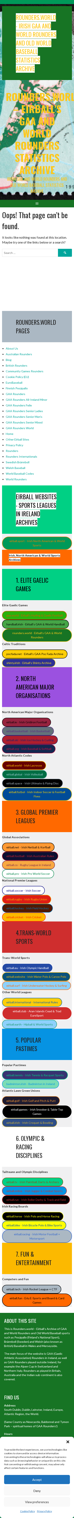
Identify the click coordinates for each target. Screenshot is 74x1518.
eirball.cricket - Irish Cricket (24, 917)
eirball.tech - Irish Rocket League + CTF (31, 1289)
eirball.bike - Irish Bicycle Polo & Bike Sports (34, 1225)
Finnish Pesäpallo (17, 388)
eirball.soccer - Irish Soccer (23, 890)
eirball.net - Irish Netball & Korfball (28, 847)
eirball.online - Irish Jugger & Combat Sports (34, 1191)
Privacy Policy (44, 1511)
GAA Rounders (15, 394)
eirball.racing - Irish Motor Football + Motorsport (37, 1236)
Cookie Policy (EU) (17, 377)
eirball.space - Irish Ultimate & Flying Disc (32, 783)
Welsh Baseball (15, 468)
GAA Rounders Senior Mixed (24, 422)
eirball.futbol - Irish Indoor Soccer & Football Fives (37, 794)
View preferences (37, 1502)
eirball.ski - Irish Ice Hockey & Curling (30, 740)
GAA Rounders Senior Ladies (24, 411)
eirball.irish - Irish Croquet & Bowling (29, 1122)
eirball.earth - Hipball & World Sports (29, 1024)
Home (9, 433)
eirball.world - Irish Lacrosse (24, 765)
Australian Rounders (19, 354)
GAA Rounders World (20, 428)
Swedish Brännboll (17, 462)
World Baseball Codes (20, 473)
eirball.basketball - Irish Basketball (28, 731)
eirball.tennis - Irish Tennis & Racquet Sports (35, 1075)
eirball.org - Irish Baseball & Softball (28, 748)
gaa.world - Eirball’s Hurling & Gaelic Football (34, 615)
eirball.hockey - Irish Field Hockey (27, 908)
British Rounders (16, 365)
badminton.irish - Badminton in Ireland (30, 1084)
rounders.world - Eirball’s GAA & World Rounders (37, 635)
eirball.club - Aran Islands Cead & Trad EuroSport (37, 1013)
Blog (9, 360)
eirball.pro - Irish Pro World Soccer (28, 873)
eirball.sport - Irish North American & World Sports (37, 543)
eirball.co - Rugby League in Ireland (28, 865)
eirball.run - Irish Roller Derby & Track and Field (36, 1199)
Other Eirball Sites (17, 439)
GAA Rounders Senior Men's (24, 416)
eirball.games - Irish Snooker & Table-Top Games (37, 1111)
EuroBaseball (14, 382)
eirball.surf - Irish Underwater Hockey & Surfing (36, 985)
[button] (68, 1442)
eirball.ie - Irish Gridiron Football (26, 722)
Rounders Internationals (21, 456)
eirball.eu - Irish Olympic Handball (27, 968)
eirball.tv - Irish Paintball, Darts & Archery (32, 1182)
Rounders (12, 451)
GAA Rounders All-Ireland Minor (26, 399)
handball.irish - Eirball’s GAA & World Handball (35, 624)
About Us (12, 348)
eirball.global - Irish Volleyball (24, 774)
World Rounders (16, 479)
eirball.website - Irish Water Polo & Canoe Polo (36, 976)
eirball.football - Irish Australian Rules (30, 856)
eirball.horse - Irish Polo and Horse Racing (32, 1216)
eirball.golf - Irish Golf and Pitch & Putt (31, 1100)
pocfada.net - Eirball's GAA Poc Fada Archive (34, 654)
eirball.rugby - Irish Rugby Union (26, 899)
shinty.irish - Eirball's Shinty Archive (28, 663)
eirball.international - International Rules (32, 1002)
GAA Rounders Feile (19, 405)
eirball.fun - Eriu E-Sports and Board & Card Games (37, 1300)
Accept (37, 1479)
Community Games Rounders (24, 371)
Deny (37, 1491)
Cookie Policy (27, 1511)
